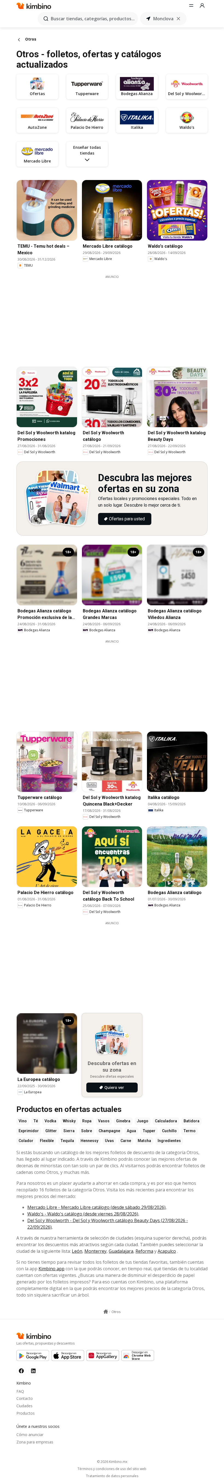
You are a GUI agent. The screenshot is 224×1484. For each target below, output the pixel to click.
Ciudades (24, 1405)
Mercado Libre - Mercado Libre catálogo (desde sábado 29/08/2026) (96, 1207)
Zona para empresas (34, 1442)
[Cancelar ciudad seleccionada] (178, 18)
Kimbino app (51, 1269)
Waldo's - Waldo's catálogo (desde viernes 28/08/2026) (82, 1214)
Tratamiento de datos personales (112, 1476)
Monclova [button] (163, 19)
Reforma (144, 1251)
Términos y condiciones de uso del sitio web (112, 1469)
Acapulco (167, 1251)
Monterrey (95, 1251)
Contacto (24, 1398)
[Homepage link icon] (106, 1311)
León (77, 1251)
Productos (25, 1413)
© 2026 (112, 1461)
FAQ (20, 1391)
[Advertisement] (116, 317)
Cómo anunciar (29, 1434)
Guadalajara (121, 1251)
